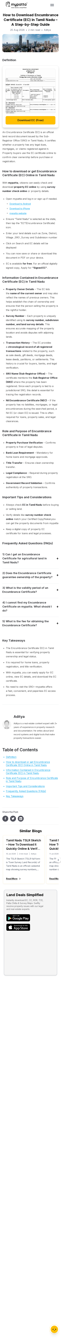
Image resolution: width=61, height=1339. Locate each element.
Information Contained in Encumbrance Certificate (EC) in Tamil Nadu (28, 772)
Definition (11, 756)
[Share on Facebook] (5, 819)
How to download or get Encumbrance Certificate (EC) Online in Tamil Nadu (28, 763)
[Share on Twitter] (13, 819)
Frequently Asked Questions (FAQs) (26, 791)
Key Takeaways (14, 796)
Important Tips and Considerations (25, 786)
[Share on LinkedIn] (21, 819)
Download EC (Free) (30, 120)
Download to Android (20, 203)
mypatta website (18, 213)
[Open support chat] (54, 1329)
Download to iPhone (19, 208)
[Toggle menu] (52, 5)
